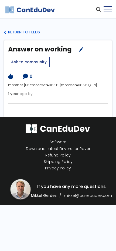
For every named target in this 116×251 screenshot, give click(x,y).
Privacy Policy (58, 168)
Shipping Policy (58, 161)
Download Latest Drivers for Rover (58, 148)
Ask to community (29, 62)
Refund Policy (58, 155)
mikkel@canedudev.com (88, 195)
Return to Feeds (23, 32)
